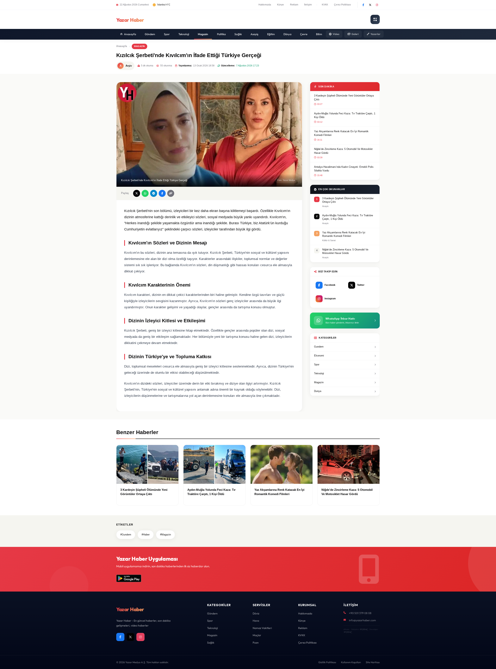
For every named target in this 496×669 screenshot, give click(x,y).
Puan (256, 642)
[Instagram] (377, 5)
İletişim (308, 4)
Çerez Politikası (342, 4)
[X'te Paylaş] (136, 193)
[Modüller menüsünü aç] (375, 19)
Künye (280, 4)
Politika (221, 34)
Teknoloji (183, 34)
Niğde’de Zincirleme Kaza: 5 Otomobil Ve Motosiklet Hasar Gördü (343, 151)
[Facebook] (363, 5)
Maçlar (257, 635)
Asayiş (254, 34)
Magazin (203, 34)
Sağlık (238, 34)
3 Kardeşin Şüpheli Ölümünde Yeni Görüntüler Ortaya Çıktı (344, 97)
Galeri (355, 34)
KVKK (325, 4)
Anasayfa (130, 34)
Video (336, 34)
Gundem (319, 346)
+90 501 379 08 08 (360, 613)
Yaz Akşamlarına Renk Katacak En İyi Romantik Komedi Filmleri (341, 133)
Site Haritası (373, 662)
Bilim (319, 34)
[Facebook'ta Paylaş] (162, 193)
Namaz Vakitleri (262, 628)
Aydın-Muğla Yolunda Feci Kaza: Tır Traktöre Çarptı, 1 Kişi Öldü (344, 115)
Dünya (287, 34)
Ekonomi (319, 355)
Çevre (303, 34)
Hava (256, 620)
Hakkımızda (264, 4)
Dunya (317, 391)
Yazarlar (375, 34)
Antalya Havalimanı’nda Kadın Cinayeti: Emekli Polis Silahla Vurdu (344, 168)
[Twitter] (370, 5)
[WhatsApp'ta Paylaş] (145, 193)
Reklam (294, 4)
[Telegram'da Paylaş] (153, 193)
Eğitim (271, 34)
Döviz (256, 613)
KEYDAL (364, 629)
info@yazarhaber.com (362, 620)
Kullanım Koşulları (351, 662)
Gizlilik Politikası (327, 662)
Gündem (150, 34)
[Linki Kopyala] (170, 193)
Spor (167, 34)
